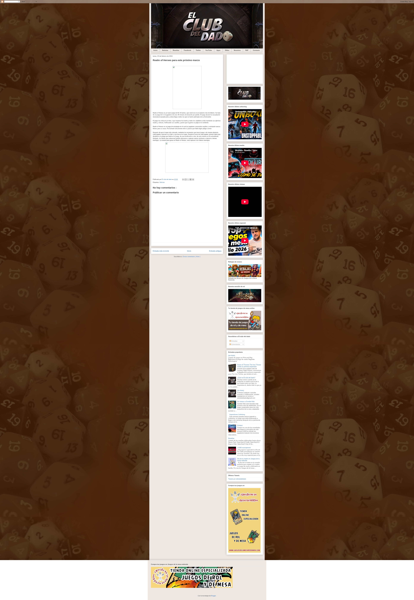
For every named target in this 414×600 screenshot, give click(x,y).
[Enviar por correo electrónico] (183, 179)
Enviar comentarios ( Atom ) (191, 256)
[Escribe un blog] (186, 179)
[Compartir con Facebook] (191, 179)
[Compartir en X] (188, 179)
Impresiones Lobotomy (237, 414)
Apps (218, 50)
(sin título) (231, 355)
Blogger (213, 596)
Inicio (155, 50)
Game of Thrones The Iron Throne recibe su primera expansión (249, 365)
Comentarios (235, 344)
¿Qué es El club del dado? (246, 377)
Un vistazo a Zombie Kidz (246, 401)
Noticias (165, 50)
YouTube (208, 50)
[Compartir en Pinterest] (193, 179)
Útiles (227, 50)
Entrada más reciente (161, 251)
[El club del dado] (244, 99)
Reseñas (176, 50)
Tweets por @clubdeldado (237, 479)
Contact (239, 425)
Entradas (234, 341)
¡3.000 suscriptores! (244, 447)
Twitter (198, 50)
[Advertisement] (244, 68)
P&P (246, 50)
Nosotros (237, 50)
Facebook (187, 50)
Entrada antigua (215, 251)
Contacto (256, 50)
